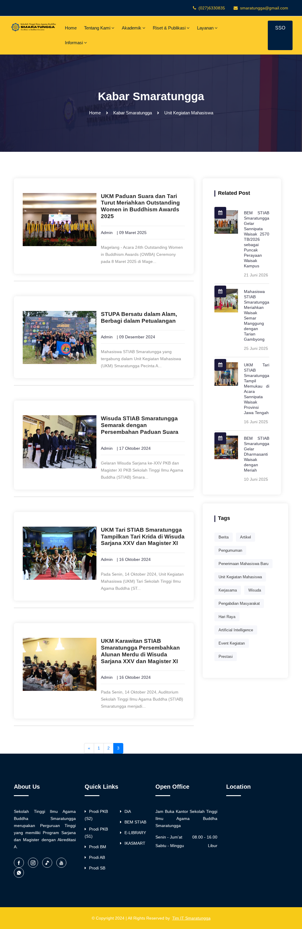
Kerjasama (228, 590)
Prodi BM (97, 846)
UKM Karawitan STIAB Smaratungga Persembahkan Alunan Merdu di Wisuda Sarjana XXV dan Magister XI (140, 651)
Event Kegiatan (232, 643)
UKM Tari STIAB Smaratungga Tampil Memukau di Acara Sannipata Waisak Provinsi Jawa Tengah (256, 389)
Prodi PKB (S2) (96, 815)
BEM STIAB (135, 822)
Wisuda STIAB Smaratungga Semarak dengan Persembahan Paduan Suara (139, 425)
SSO (280, 27)
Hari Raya (227, 617)
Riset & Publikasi (170, 27)
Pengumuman (230, 550)
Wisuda (254, 590)
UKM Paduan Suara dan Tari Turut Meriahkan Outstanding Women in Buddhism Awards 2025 (140, 206)
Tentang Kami (97, 27)
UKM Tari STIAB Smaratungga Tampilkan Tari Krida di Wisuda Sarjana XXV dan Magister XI (143, 536)
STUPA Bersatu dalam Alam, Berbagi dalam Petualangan (139, 317)
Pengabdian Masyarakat (239, 603)
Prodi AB (97, 857)
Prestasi (226, 656)
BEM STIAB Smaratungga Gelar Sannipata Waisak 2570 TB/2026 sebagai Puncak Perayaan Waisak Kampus (256, 239)
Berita (224, 537)
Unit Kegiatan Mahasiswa (240, 577)
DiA (127, 811)
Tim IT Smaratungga (191, 918)
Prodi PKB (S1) (96, 833)
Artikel (245, 537)
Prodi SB (97, 868)
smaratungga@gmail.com (264, 8)
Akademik (132, 27)
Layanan (206, 27)
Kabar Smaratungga (132, 112)
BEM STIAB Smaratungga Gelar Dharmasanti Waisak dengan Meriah (256, 454)
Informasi (74, 42)
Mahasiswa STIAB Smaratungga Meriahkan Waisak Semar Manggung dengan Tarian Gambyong (256, 315)
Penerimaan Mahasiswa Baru (243, 563)
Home (71, 27)
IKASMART (134, 843)
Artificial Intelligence (236, 630)
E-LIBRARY (135, 832)
